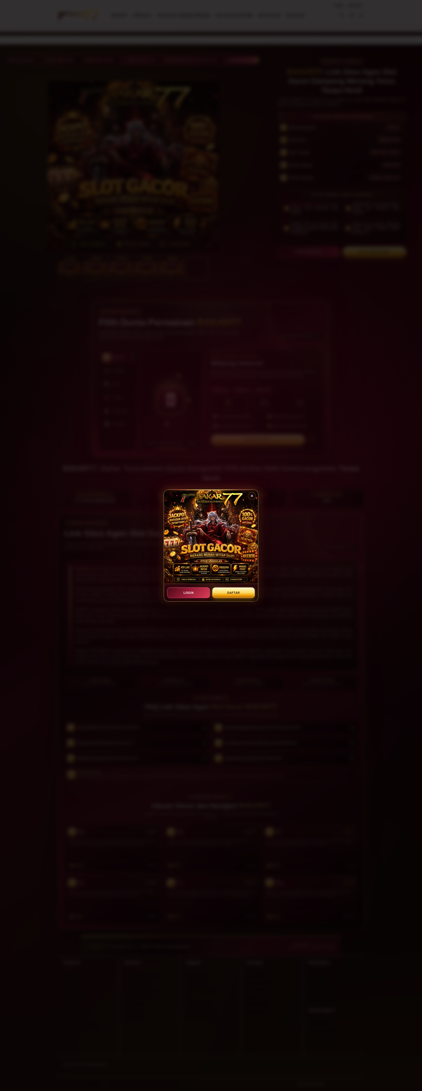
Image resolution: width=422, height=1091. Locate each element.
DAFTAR (233, 592)
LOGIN (189, 592)
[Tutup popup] (252, 496)
